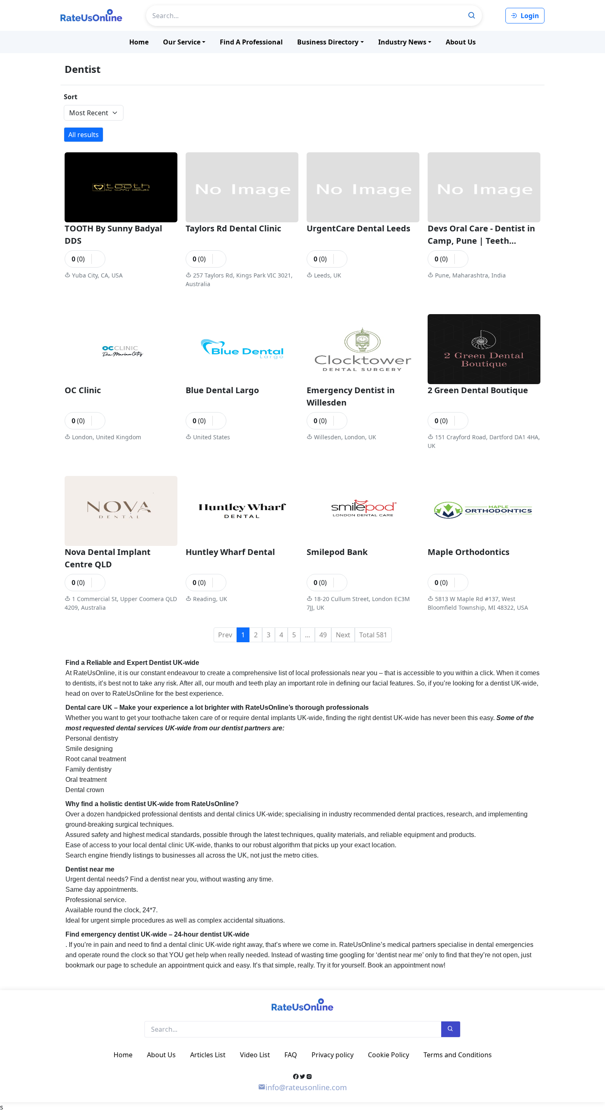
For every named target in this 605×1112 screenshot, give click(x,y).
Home (139, 42)
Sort (70, 96)
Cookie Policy (388, 1054)
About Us (461, 42)
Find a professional (251, 42)
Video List (255, 1054)
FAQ (290, 1054)
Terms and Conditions (458, 1054)
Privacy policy (333, 1054)
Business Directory (327, 42)
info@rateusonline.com (306, 1087)
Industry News (402, 42)
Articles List (208, 1054)
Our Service (181, 42)
